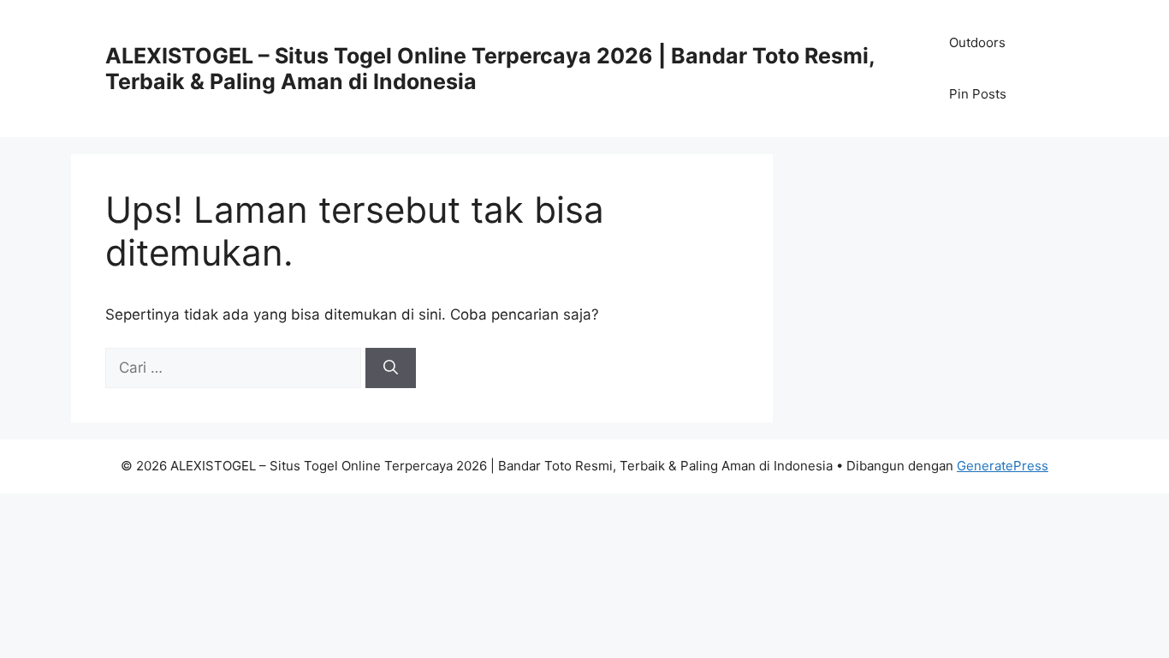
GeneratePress (1002, 466)
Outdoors (977, 42)
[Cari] (390, 368)
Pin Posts (977, 94)
